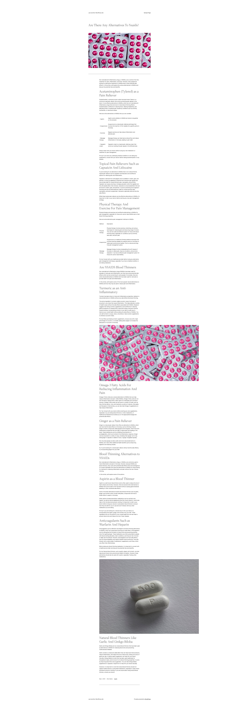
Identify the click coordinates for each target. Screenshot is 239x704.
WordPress (148, 699)
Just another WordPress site (95, 12)
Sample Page (147, 12)
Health (115, 678)
